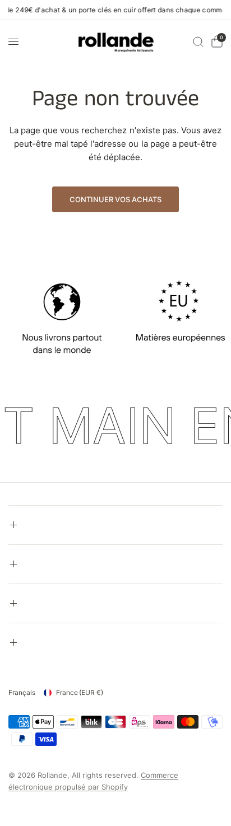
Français (21, 692)
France (79, 692)
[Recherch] (198, 41)
